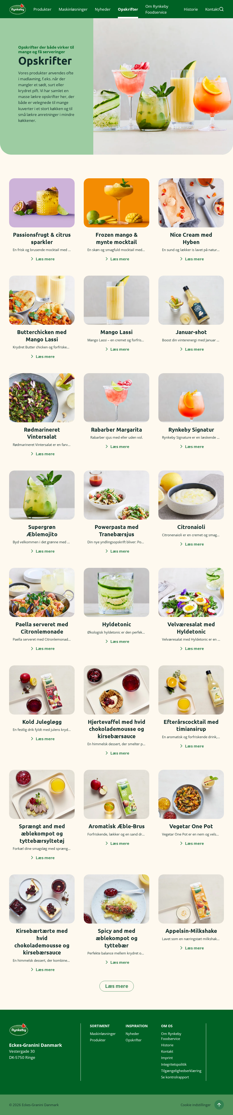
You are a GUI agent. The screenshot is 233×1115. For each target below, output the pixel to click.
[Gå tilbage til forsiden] (17, 9)
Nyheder (103, 9)
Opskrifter (128, 9)
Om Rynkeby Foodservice (156, 9)
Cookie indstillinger (196, 1104)
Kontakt (212, 9)
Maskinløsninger (73, 9)
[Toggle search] (221, 9)
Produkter (42, 9)
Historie (191, 9)
